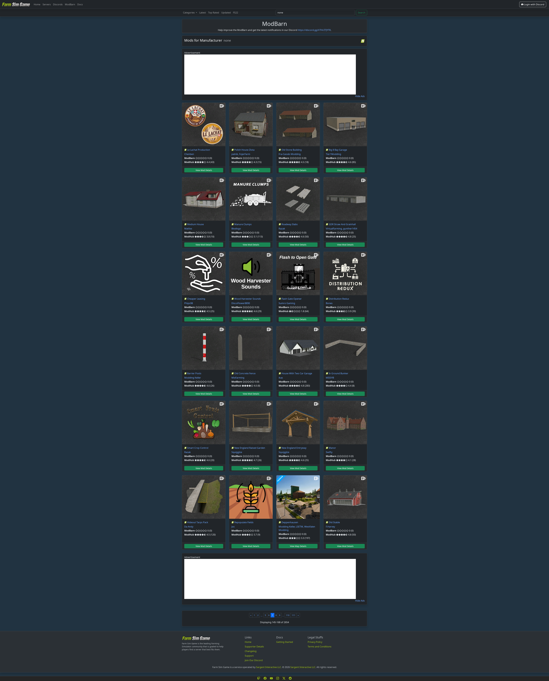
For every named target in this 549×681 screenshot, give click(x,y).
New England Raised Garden (249, 447)
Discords (58, 4)
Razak (282, 228)
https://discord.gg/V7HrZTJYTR (314, 30)
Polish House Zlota (244, 149)
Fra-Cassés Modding (290, 154)
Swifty (329, 452)
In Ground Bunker (338, 373)
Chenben (189, 154)
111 (293, 615)
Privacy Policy (315, 642)
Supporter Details (254, 646)
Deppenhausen (290, 522)
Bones (329, 303)
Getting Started (284, 642)
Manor (332, 447)
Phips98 (188, 303)
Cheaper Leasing (196, 298)
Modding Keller (192, 377)
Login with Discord (533, 4)
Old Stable (334, 522)
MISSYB (330, 377)
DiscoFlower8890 (240, 303)
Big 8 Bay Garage (338, 149)
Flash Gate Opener (292, 298)
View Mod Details (204, 170)
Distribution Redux (339, 298)
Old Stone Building (292, 149)
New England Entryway (294, 447)
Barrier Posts (194, 373)
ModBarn (70, 4)
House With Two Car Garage (297, 373)
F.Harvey (330, 526)
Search (361, 12)
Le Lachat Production (198, 149)
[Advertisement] (270, 74)
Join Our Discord (254, 660)
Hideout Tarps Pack (197, 522)
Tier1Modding (333, 154)
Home (37, 4)
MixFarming (237, 377)
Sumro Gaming (287, 303)
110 (287, 615)
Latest (202, 12)
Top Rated (213, 12)
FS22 (235, 12)
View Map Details (298, 546)
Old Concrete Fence (244, 373)
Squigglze (236, 452)
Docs (80, 4)
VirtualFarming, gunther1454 (341, 228)
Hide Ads (360, 96)
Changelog (250, 651)
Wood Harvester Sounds (247, 298)
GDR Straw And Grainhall (342, 224)
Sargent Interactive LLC (268, 667)
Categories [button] (189, 12)
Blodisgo (236, 228)
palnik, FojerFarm (240, 154)
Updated (226, 12)
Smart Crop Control (197, 447)
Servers (47, 4)
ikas (281, 377)
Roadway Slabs (290, 224)
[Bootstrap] (196, 638)
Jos (233, 526)
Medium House (195, 224)
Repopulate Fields (243, 522)
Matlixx (188, 228)
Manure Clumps (243, 224)
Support (249, 655)
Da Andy (188, 526)
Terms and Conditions (319, 646)
